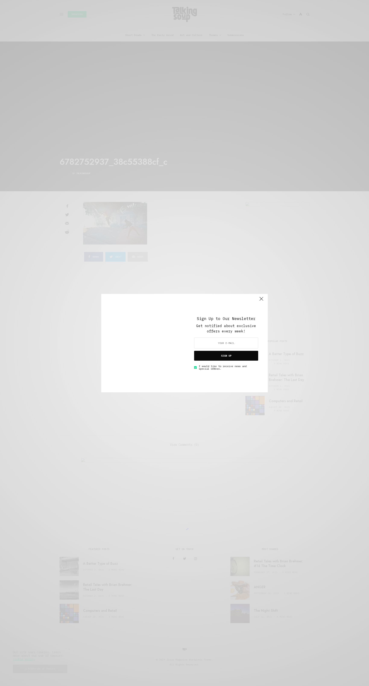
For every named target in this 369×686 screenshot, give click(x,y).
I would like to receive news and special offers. (223, 367)
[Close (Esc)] (261, 300)
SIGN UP (226, 355)
